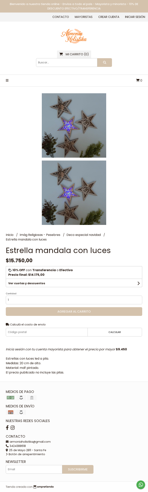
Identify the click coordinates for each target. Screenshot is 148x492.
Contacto (60, 17)
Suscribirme (78, 469)
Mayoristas (83, 17)
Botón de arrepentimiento (26, 454)
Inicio (10, 235)
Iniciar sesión (135, 17)
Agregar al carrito (74, 311)
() (77, 54)
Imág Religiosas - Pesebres (40, 235)
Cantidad (11, 293)
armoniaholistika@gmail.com (30, 442)
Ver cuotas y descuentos (26, 283)
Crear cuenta (108, 17)
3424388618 (17, 446)
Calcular (114, 332)
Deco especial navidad (84, 235)
